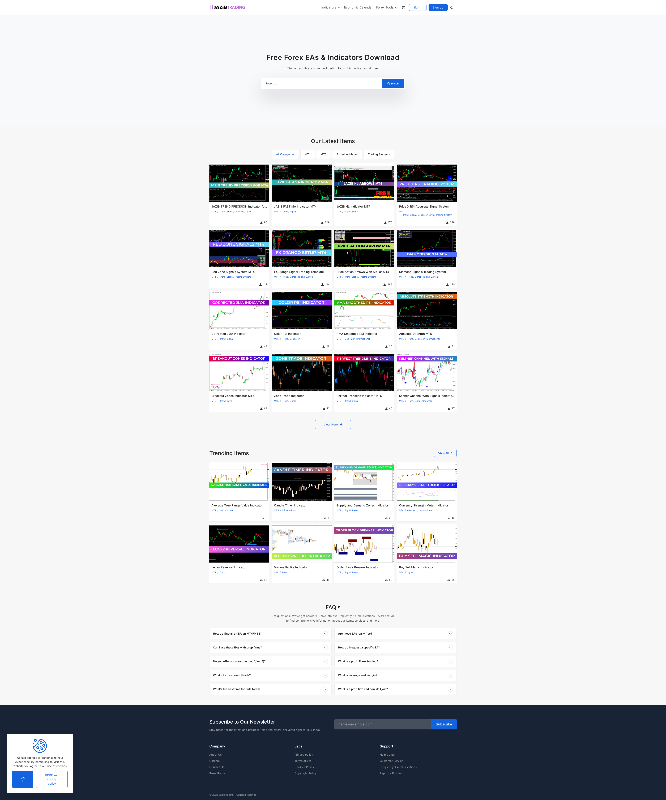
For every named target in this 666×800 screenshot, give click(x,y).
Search (395, 83)
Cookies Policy (304, 767)
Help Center (388, 754)
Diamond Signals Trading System (422, 272)
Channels (239, 211)
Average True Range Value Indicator (237, 505)
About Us (215, 754)
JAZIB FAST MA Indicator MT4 (295, 206)
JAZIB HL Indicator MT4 (353, 206)
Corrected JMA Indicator (229, 334)
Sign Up (438, 7)
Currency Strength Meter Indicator (423, 505)
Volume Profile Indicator (291, 567)
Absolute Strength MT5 (415, 334)
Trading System (444, 215)
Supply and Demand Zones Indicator (362, 505)
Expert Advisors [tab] (347, 154)
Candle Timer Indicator (290, 505)
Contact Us (216, 767)
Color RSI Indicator (287, 334)
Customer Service (391, 761)
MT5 (213, 339)
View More (331, 424)
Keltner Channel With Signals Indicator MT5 (430, 396)
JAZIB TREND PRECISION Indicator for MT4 (242, 206)
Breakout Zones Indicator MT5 (232, 396)
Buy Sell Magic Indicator (416, 567)
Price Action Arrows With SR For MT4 (362, 272)
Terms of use (302, 761)
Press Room (217, 773)
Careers (214, 761)
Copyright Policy (305, 773)
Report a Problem (391, 773)
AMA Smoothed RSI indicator (356, 334)
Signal (230, 211)
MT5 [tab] (323, 154)
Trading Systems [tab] (379, 154)
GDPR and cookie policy (51, 779)
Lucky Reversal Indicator (229, 567)
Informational (363, 339)
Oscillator (423, 215)
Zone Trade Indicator (289, 396)
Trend (222, 211)
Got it (23, 779)
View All (443, 453)
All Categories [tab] (285, 154)
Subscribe (444, 724)
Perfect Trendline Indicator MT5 (359, 396)
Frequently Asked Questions (398, 767)
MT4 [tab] (307, 154)
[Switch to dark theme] (451, 7)
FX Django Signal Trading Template (299, 272)
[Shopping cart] (403, 7)
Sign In (417, 7)
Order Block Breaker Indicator (357, 567)
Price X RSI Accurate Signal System (424, 206)
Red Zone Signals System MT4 (233, 272)
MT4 (213, 211)
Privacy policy (303, 754)
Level (248, 211)
